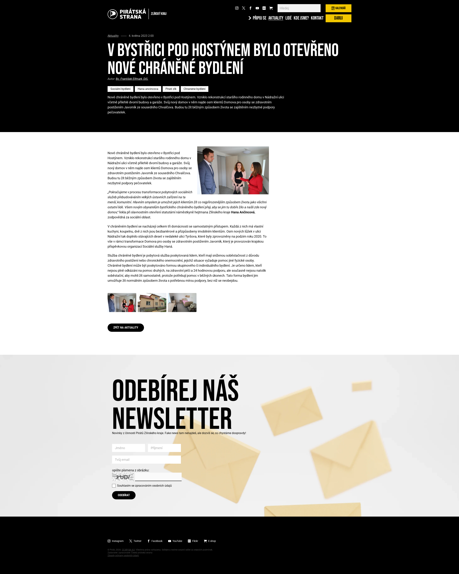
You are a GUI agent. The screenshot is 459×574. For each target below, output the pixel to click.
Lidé (288, 18)
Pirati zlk (170, 89)
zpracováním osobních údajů (153, 485)
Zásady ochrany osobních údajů (123, 555)
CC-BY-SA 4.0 (128, 550)
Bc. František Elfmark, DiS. (132, 79)
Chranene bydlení (194, 89)
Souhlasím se (144, 485)
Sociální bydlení (120, 89)
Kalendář (340, 8)
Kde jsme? (301, 18)
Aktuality (275, 18)
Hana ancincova (148, 89)
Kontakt (317, 18)
